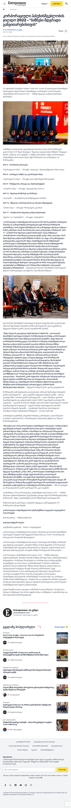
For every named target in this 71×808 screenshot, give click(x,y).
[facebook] (5, 785)
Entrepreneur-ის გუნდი (13, 30)
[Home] (4, 9)
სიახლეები (13, 9)
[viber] (31, 785)
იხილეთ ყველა (59, 627)
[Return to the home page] (17, 3)
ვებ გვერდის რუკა (56, 746)
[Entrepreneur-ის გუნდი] (7, 612)
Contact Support (22, 750)
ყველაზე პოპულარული (19, 627)
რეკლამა (34, 750)
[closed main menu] (4, 3)
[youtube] (20, 785)
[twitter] (10, 785)
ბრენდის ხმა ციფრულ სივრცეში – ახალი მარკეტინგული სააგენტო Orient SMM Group (27, 723)
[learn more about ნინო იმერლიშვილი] (5, 729)
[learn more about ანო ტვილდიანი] (5, 695)
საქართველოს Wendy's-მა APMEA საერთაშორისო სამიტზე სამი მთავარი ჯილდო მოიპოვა (27, 706)
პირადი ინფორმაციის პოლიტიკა (19, 746)
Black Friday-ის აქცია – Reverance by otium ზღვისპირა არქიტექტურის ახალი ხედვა (23, 636)
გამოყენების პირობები (23, 742)
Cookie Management (47, 750)
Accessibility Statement (40, 746)
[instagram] (26, 785)
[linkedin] (15, 785)
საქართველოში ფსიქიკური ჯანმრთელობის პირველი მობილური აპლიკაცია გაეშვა (27, 671)
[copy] (66, 31)
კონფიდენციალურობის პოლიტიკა (44, 742)
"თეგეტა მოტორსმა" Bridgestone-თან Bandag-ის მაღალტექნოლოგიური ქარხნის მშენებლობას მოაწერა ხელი (25, 654)
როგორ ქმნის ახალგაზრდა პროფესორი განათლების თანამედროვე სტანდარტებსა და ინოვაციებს (28, 688)
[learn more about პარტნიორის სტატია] (5, 642)
